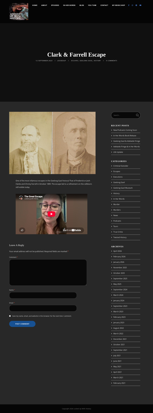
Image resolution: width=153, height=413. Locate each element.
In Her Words (69, 5)
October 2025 (119, 273)
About (44, 5)
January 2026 (118, 262)
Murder (116, 204)
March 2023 (118, 311)
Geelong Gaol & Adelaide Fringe (126, 141)
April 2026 (117, 251)
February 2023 (119, 317)
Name (12, 290)
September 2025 (120, 278)
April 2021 (117, 372)
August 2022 (118, 328)
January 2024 (118, 300)
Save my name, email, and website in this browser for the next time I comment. (42, 316)
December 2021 (120, 339)
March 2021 (118, 377)
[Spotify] (136, 5)
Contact (104, 5)
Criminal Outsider (120, 166)
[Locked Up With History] (18, 11)
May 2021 (117, 366)
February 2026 (119, 256)
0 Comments (111, 61)
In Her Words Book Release (124, 135)
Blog (82, 5)
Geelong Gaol (86, 61)
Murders (117, 210)
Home (34, 5)
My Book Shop (118, 5)
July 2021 (117, 355)
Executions (118, 177)
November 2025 (120, 267)
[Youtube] (140, 5)
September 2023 (120, 306)
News (115, 215)
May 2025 (117, 284)
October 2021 (119, 344)
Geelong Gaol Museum (123, 188)
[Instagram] (132, 5)
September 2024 (120, 289)
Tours (115, 226)
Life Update (118, 152)
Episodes (55, 5)
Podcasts (117, 221)
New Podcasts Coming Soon (125, 130)
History (97, 61)
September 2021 (120, 350)
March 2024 (118, 295)
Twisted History (119, 237)
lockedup (61, 61)
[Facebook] (128, 5)
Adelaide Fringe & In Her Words (126, 146)
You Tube (92, 5)
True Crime (118, 232)
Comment (13, 257)
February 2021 (119, 383)
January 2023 (118, 322)
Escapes (75, 61)
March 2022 (118, 333)
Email (12, 303)
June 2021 (117, 361)
